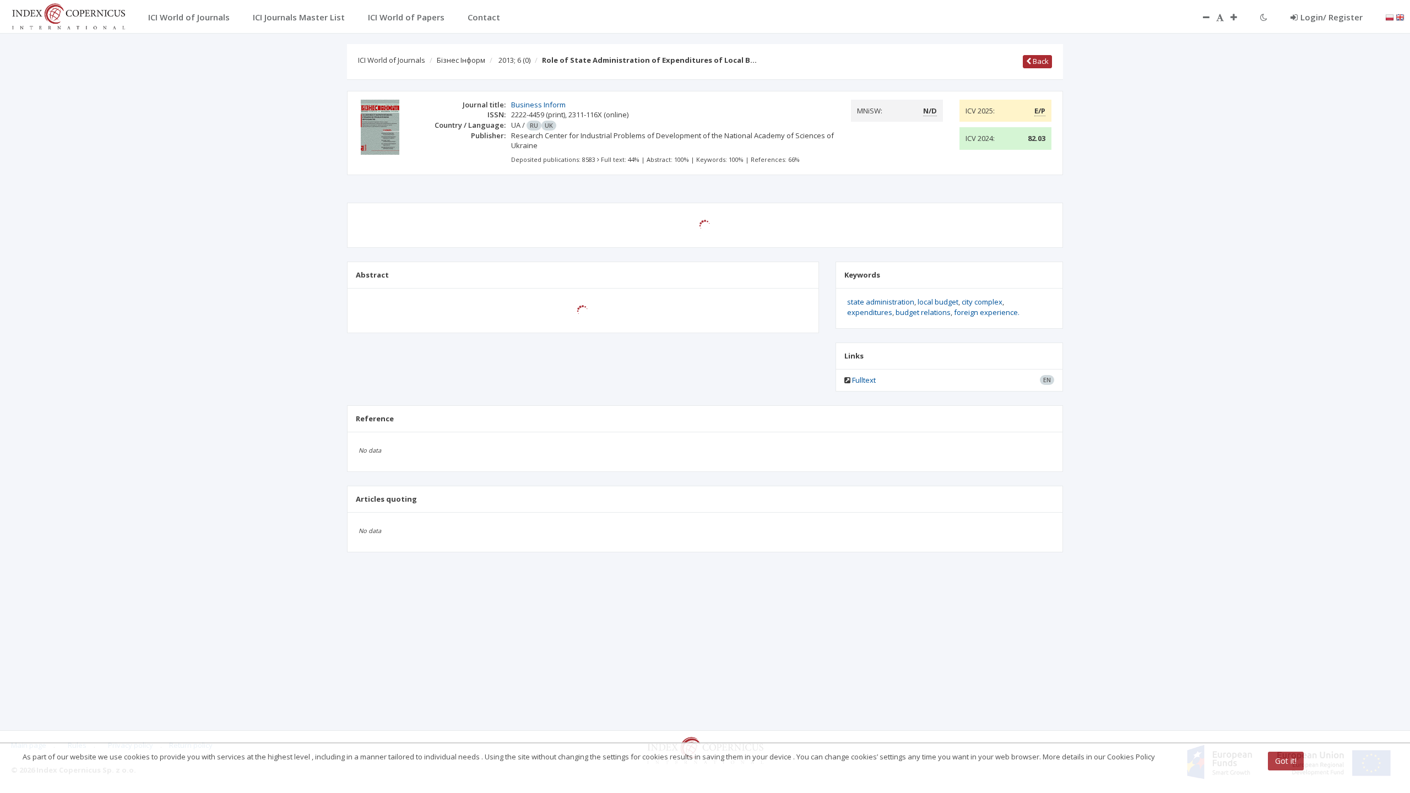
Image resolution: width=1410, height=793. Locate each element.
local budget (938, 302)
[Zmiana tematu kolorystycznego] (1264, 17)
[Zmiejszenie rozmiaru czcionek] (1200, 17)
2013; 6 (514, 60)
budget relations (923, 312)
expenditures (869, 312)
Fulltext (864, 380)
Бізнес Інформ (461, 60)
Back (1040, 61)
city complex (982, 302)
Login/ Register (1331, 17)
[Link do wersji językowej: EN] (1400, 16)
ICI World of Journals (391, 60)
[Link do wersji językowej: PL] (1389, 16)
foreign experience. (986, 312)
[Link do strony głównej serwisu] (68, 15)
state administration (880, 302)
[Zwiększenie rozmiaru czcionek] (1239, 17)
